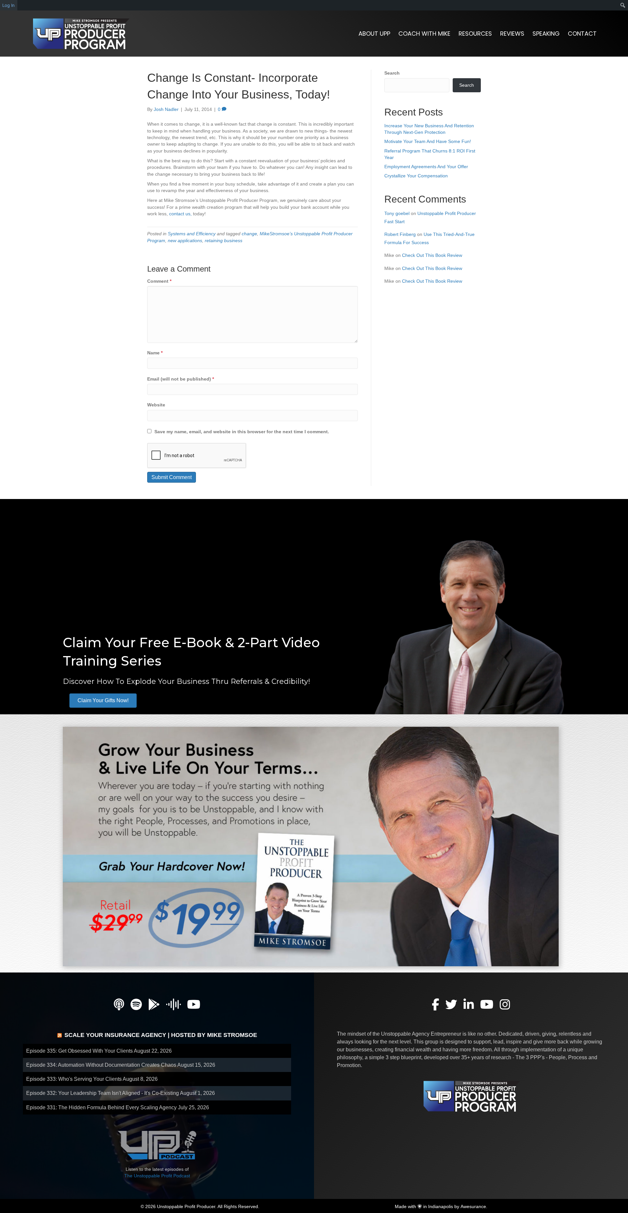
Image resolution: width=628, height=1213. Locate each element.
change (249, 233)
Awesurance (473, 1206)
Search (392, 73)
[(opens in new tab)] (311, 846)
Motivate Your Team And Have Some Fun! (427, 141)
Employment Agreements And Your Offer (426, 166)
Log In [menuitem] (8, 5)
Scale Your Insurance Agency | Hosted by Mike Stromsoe (160, 1035)
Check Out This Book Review (432, 255)
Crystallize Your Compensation (416, 175)
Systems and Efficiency (192, 233)
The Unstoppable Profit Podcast (157, 1175)
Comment (159, 281)
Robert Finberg (400, 234)
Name (155, 352)
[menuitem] (623, 5)
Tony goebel (397, 213)
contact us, (180, 213)
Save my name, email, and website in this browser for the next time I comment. (241, 431)
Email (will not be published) (180, 379)
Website (156, 404)
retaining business (223, 240)
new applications (185, 240)
